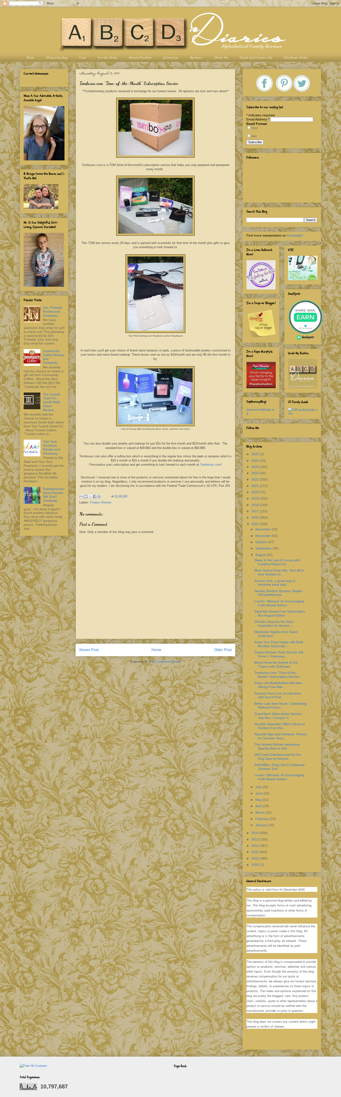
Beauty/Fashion (140, 58)
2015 (255, 524)
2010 (255, 858)
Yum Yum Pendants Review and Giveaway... (51, 447)
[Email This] (81, 496)
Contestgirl (295, 235)
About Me (220, 58)
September (264, 548)
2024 (255, 467)
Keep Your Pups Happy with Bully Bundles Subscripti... (278, 644)
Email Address (257, 119)
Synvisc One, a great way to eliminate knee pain (275, 583)
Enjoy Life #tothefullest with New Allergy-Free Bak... (278, 685)
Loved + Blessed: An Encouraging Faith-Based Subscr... (279, 603)
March (260, 812)
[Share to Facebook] (94, 496)
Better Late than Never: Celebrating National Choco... (280, 705)
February (262, 819)
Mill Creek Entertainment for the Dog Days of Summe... (277, 756)
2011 (255, 852)
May (259, 800)
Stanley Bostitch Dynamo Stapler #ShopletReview (278, 593)
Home (30, 58)
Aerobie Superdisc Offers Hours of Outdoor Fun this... (279, 726)
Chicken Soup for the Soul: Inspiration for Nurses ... (274, 623)
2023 (255, 473)
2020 (255, 492)
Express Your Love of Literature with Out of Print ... (277, 695)
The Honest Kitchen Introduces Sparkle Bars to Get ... (277, 746)
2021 (255, 486)
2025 (255, 460)
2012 (255, 845)
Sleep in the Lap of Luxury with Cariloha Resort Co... (277, 562)
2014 (255, 833)
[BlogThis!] (86, 496)
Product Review (100, 502)
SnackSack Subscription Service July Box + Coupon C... (278, 716)
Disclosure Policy (295, 58)
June (259, 793)
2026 (255, 454)
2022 (255, 479)
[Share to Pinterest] (99, 496)
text (254, 136)
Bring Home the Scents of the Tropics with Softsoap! (276, 664)
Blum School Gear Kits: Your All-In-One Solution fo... (279, 572)
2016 (255, 517)
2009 (255, 865)
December (263, 529)
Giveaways (170, 58)
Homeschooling (56, 58)
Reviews (196, 58)
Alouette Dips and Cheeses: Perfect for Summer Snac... (280, 736)
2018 (255, 505)
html (254, 128)
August (261, 555)
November (263, 536)
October (261, 542)
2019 (255, 498)
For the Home (107, 58)
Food (82, 58)
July (258, 787)
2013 (255, 839)
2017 (255, 511)
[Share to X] (90, 496)
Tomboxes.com (210, 464)
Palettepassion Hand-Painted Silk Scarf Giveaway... (53, 494)
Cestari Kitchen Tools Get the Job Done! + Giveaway (278, 654)
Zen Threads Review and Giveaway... (52, 311)
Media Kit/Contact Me (255, 58)
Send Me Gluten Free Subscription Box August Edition (279, 613)
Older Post (223, 650)
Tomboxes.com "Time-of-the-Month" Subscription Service (276, 674)
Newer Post (89, 650)
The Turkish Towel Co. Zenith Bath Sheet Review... (51, 402)
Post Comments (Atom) (165, 661)
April (259, 806)
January (261, 825)
